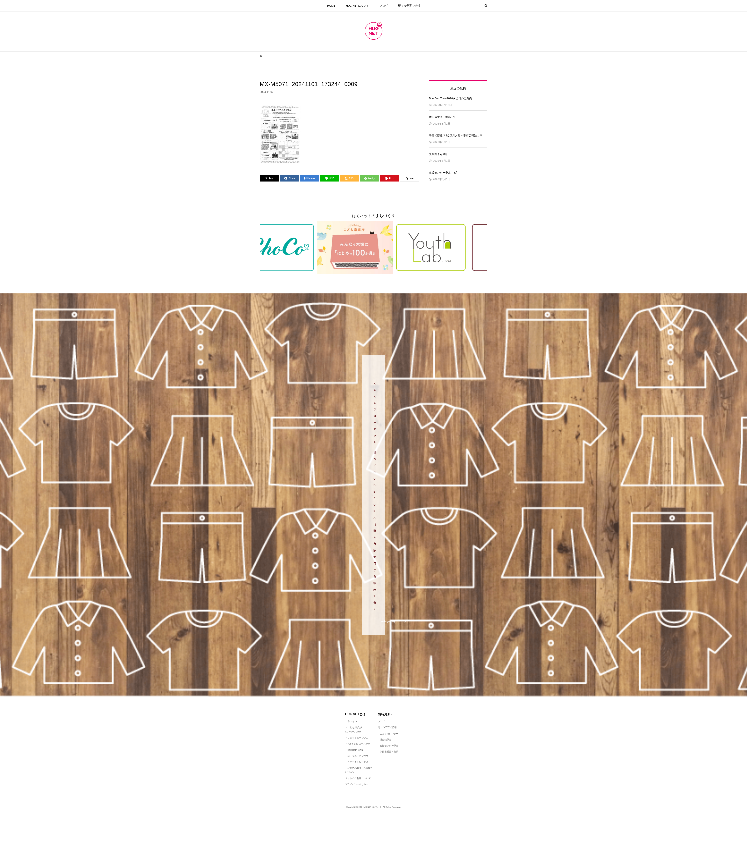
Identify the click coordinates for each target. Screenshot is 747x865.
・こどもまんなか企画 (356, 762)
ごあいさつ (351, 721)
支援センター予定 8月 (443, 172)
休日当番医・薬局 (389, 751)
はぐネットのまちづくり (373, 216)
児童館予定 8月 (438, 154)
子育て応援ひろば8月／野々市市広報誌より (455, 135)
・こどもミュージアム (356, 737)
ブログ (384, 5)
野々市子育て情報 (409, 5)
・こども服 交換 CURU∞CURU (353, 729)
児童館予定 (385, 739)
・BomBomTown (354, 750)
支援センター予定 (389, 745)
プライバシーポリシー (356, 784)
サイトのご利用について (358, 778)
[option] (311, 247)
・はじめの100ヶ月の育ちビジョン (359, 770)
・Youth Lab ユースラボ (357, 743)
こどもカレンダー (389, 733)
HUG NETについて (357, 5)
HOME (331, 5)
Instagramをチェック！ (395, 621)
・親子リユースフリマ (356, 756)
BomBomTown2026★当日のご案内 (450, 98)
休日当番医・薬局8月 (442, 117)
